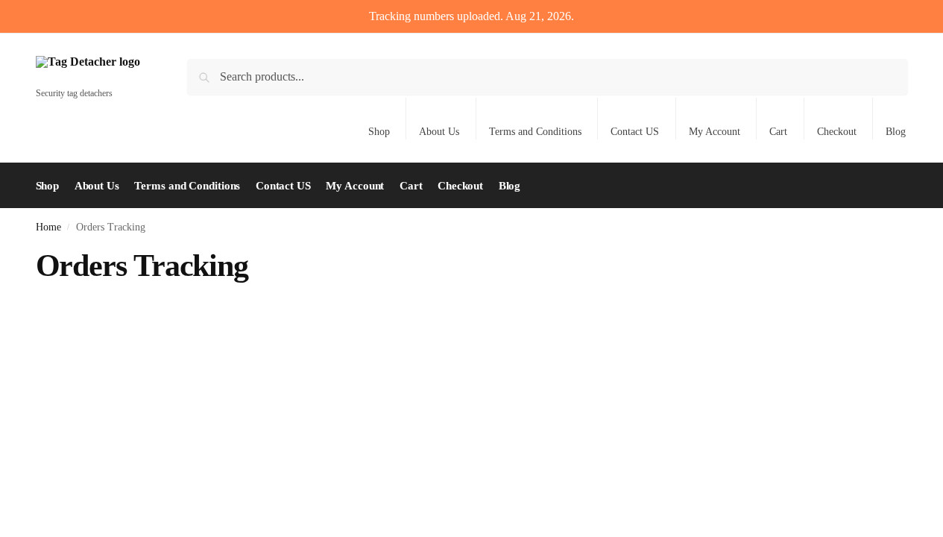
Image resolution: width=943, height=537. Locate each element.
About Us (439, 131)
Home (48, 227)
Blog (896, 131)
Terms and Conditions (535, 131)
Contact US (635, 131)
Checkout (837, 131)
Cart (778, 131)
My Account (714, 131)
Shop (379, 131)
